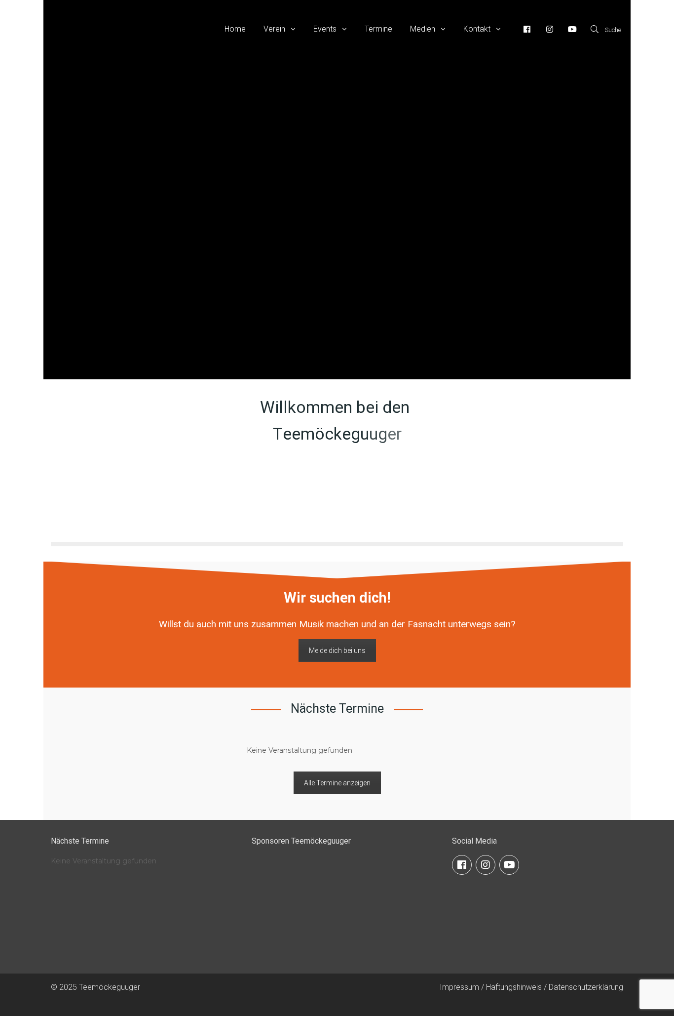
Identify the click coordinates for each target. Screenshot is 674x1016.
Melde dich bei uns (337, 650)
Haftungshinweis (514, 987)
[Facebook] (527, 29)
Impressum (459, 987)
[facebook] (462, 865)
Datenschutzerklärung (586, 987)
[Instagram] (549, 29)
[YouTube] (572, 29)
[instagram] (485, 865)
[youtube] (509, 865)
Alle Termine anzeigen (337, 783)
